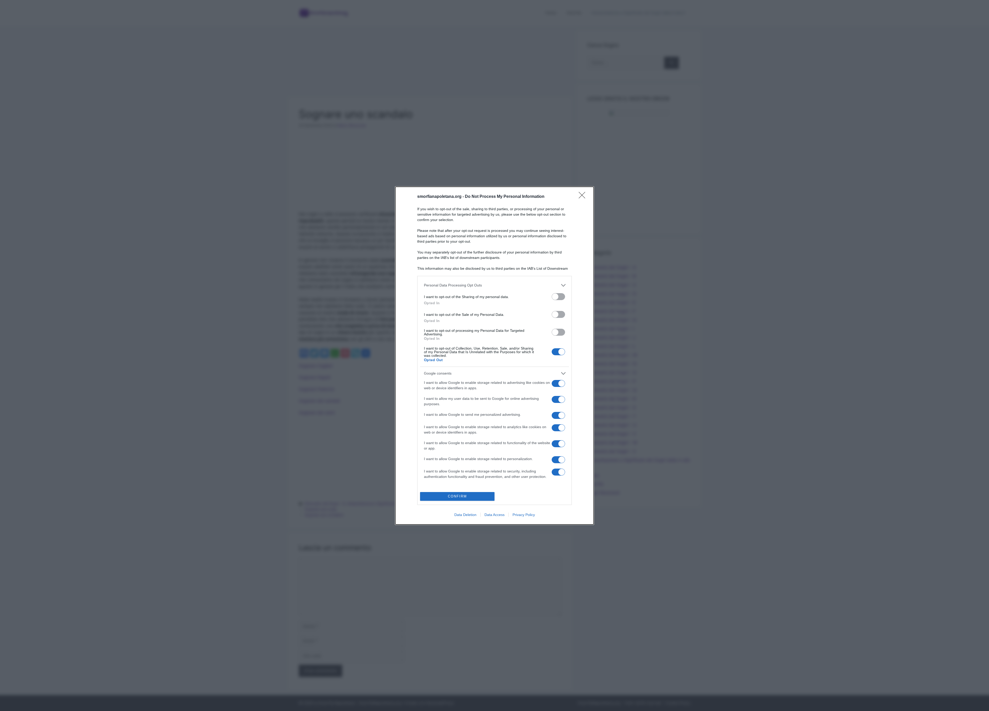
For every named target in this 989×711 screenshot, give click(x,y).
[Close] (584, 197)
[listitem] (494, 285)
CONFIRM (457, 496)
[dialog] (494, 355)
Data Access (494, 515)
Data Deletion (465, 515)
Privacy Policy (524, 515)
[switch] (558, 296)
